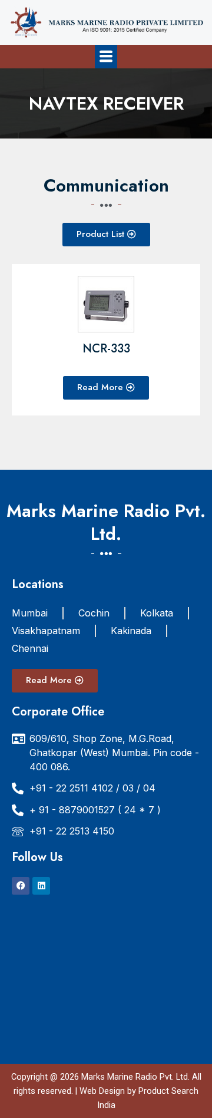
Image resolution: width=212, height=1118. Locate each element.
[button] (106, 56)
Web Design (102, 1091)
